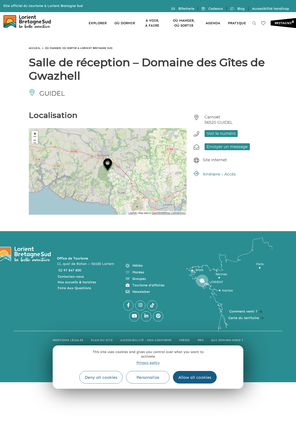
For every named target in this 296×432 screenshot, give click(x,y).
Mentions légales (68, 340)
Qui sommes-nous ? (227, 340)
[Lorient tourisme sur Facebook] (128, 305)
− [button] (34, 140)
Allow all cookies (194, 377)
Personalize (148, 377)
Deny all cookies (101, 377)
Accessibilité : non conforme (146, 340)
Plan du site (102, 340)
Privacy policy (148, 363)
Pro (201, 340)
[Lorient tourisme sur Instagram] (140, 305)
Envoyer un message (227, 146)
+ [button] (35, 134)
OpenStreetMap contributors (168, 212)
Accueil (35, 48)
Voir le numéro (221, 133)
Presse (184, 340)
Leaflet (132, 212)
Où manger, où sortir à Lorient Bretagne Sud (78, 48)
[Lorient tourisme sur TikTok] (152, 305)
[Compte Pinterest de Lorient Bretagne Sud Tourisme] (158, 316)
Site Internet (215, 160)
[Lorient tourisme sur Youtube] (134, 316)
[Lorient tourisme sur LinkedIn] (146, 316)
